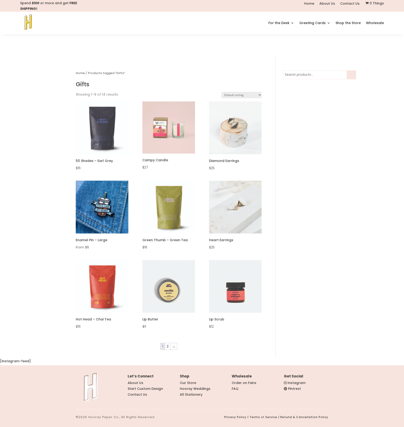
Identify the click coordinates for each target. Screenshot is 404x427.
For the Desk (278, 23)
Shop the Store (348, 23)
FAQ (235, 388)
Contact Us (350, 4)
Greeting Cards (312, 23)
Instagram (297, 382)
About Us (327, 4)
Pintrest (294, 388)
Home (309, 4)
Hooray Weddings (195, 388)
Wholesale (375, 23)
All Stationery (191, 394)
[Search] (351, 74)
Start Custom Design (145, 388)
